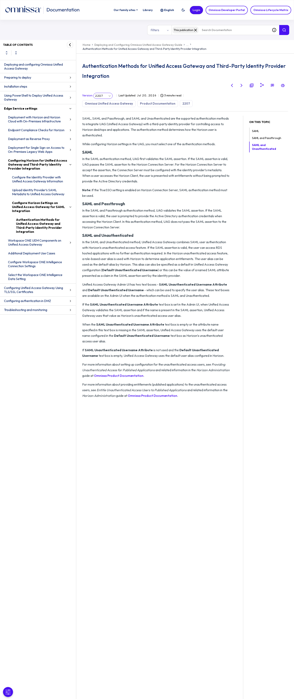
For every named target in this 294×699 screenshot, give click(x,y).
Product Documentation (157, 103)
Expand (6, 53)
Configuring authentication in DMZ (27, 301)
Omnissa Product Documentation (118, 376)
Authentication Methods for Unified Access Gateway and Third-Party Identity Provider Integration (39, 226)
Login (196, 10)
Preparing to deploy (17, 77)
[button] (183, 10)
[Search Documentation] (284, 30)
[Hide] (70, 45)
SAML (255, 131)
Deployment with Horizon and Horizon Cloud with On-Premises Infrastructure (34, 119)
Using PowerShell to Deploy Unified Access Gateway (33, 97)
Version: (87, 95)
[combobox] (220, 30)
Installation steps (15, 86)
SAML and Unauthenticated (264, 147)
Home (86, 45)
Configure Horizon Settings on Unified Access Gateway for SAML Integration (38, 207)
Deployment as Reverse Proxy (29, 139)
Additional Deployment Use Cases (31, 253)
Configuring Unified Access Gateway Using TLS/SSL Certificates (33, 290)
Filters (155, 30)
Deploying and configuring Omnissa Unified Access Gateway (33, 66)
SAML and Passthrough (266, 138)
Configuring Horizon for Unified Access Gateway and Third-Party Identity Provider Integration (37, 164)
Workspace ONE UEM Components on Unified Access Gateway (34, 242)
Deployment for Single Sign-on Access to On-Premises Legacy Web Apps (36, 150)
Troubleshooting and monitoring (25, 310)
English (169, 10)
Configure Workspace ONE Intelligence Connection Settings (35, 264)
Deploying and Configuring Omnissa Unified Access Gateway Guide (138, 45)
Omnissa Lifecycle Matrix (270, 10)
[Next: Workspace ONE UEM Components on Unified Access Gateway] (242, 85)
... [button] (187, 45)
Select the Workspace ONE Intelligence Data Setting (35, 277)
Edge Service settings (20, 108)
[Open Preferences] (8, 692)
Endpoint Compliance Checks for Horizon (36, 130)
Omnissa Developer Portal (227, 10)
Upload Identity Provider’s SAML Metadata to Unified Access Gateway (38, 192)
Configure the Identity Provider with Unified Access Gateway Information (37, 179)
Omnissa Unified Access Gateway (109, 103)
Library (148, 10)
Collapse (16, 53)
